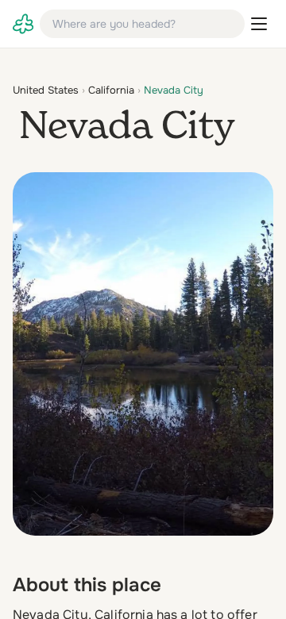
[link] (23, 23)
